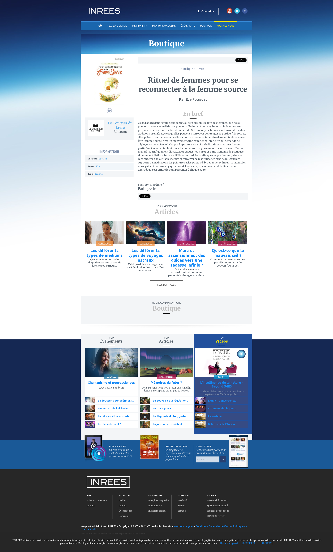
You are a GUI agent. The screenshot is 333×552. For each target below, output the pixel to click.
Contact (91, 505)
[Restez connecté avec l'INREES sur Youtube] (229, 12)
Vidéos (122, 505)
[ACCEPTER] (249, 543)
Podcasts (124, 516)
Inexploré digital (156, 510)
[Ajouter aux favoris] (109, 110)
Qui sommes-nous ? (217, 505)
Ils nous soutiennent (218, 510)
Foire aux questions (97, 500)
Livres (201, 68)
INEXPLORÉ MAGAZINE (164, 25)
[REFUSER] (267, 543)
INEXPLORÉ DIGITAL (117, 25)
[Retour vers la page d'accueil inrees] (104, 13)
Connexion (207, 11)
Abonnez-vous (225, 25)
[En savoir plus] (229, 543)
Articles (123, 500)
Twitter (181, 505)
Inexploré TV (155, 505)
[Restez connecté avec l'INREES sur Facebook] (244, 12)
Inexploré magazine (158, 500)
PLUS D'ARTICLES (166, 284)
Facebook (183, 500)
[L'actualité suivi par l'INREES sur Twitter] (237, 12)
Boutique (206, 25)
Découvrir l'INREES (217, 500)
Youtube (182, 510)
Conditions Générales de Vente (213, 526)
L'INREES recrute (216, 516)
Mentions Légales (183, 526)
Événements (188, 25)
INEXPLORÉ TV (139, 25)
